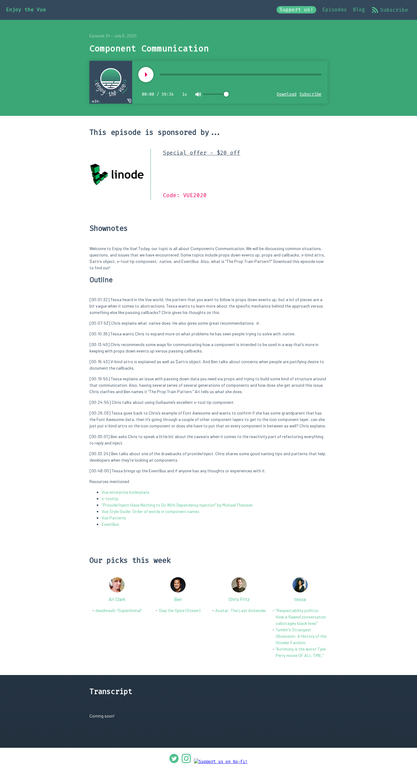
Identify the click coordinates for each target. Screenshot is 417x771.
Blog (359, 9)
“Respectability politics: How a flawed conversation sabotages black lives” (301, 617)
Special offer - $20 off (201, 153)
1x (184, 94)
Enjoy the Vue (26, 9)
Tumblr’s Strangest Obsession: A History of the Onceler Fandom (301, 636)
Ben (178, 599)
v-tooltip (110, 498)
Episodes (334, 9)
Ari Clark (117, 599)
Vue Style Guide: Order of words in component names (150, 511)
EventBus (110, 524)
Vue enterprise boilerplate (125, 492)
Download (286, 94)
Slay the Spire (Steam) (179, 610)
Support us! (296, 9)
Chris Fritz (239, 599)
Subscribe (394, 10)
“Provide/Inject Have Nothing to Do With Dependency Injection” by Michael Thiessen (177, 504)
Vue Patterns (114, 517)
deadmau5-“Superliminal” (118, 610)
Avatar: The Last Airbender (240, 610)
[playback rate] (146, 74)
